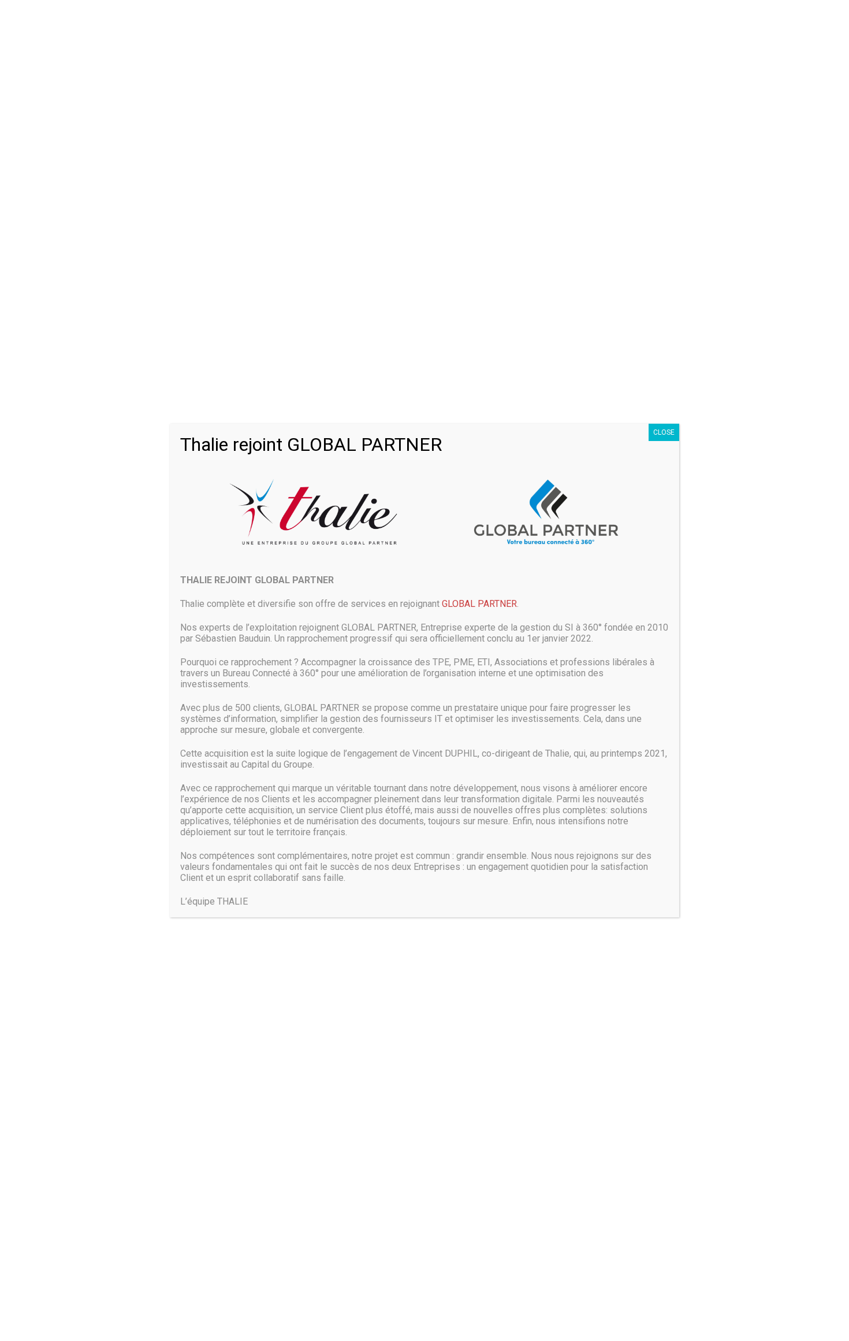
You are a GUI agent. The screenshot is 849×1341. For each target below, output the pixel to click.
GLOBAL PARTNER (479, 603)
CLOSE (664, 432)
